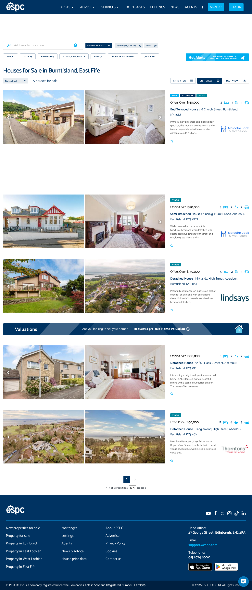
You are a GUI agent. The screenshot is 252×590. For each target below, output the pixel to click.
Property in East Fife (20, 567)
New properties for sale (23, 528)
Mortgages (135, 7)
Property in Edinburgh (22, 543)
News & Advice (72, 551)
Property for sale (18, 536)
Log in (236, 7)
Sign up (215, 7)
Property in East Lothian (23, 551)
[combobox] (43, 45)
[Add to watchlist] (172, 141)
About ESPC (114, 528)
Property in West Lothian (24, 559)
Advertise (113, 536)
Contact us (113, 559)
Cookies (111, 551)
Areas (65, 7)
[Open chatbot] (243, 581)
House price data (73, 559)
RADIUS (98, 57)
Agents (191, 7)
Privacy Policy (115, 543)
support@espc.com (202, 545)
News (174, 7)
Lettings (157, 7)
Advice (86, 7)
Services (108, 7)
